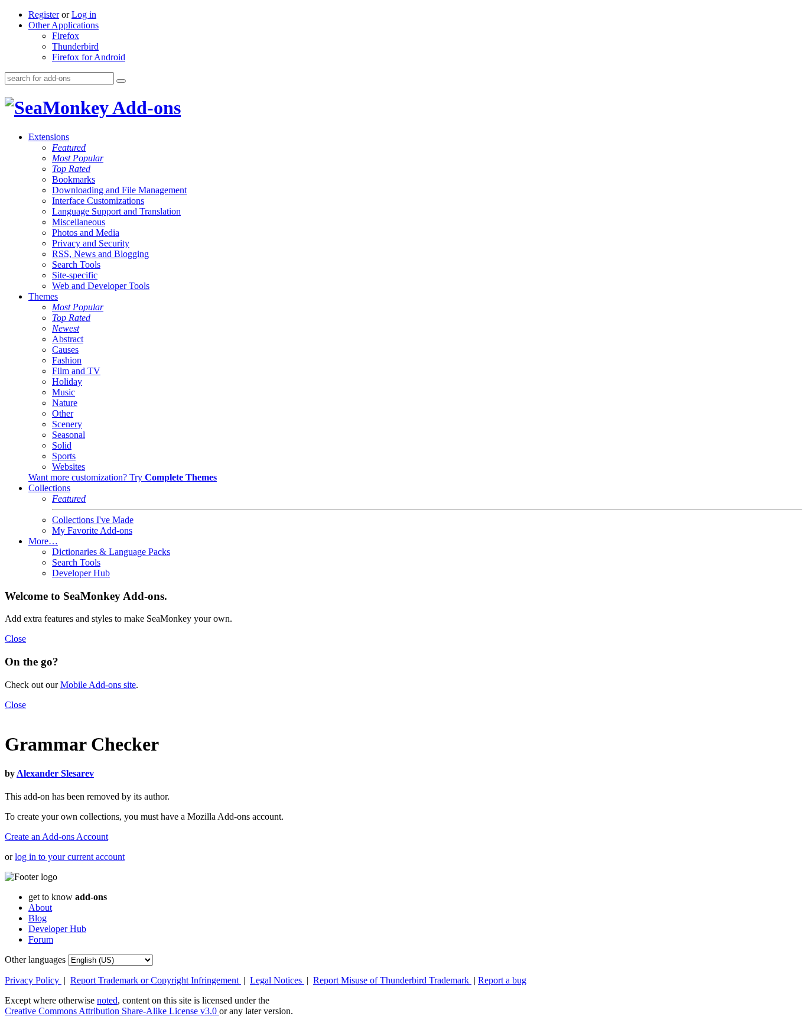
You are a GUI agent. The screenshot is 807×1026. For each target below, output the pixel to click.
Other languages (35, 959)
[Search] (121, 81)
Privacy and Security (90, 243)
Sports (64, 456)
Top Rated (71, 169)
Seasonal (68, 435)
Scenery (67, 424)
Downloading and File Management (119, 190)
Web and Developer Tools (100, 286)
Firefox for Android (88, 57)
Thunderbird (75, 46)
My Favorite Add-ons (92, 530)
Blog (37, 918)
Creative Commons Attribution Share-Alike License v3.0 (112, 1011)
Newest (65, 328)
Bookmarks (73, 179)
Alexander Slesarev (55, 773)
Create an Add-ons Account (56, 837)
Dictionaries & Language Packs (111, 552)
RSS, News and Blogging (100, 254)
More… (43, 541)
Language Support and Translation (116, 211)
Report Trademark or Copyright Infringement (155, 980)
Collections (49, 488)
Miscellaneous (78, 222)
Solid (61, 445)
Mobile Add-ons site (98, 685)
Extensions (48, 137)
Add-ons (145, 107)
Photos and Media (85, 233)
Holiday (67, 381)
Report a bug (502, 980)
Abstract (67, 339)
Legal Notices (277, 980)
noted (107, 1000)
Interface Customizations (98, 201)
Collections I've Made (93, 520)
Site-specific (74, 275)
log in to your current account (70, 857)
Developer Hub (81, 573)
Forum (40, 939)
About (40, 907)
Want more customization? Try (122, 477)
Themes (43, 296)
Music (63, 392)
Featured (69, 147)
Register (43, 14)
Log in (83, 14)
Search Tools (76, 264)
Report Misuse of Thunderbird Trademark (392, 980)
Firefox (65, 36)
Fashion (67, 360)
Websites (68, 467)
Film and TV (76, 371)
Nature (64, 403)
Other (62, 413)
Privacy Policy (33, 980)
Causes (65, 350)
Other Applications (63, 25)
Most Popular (77, 158)
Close (15, 639)
